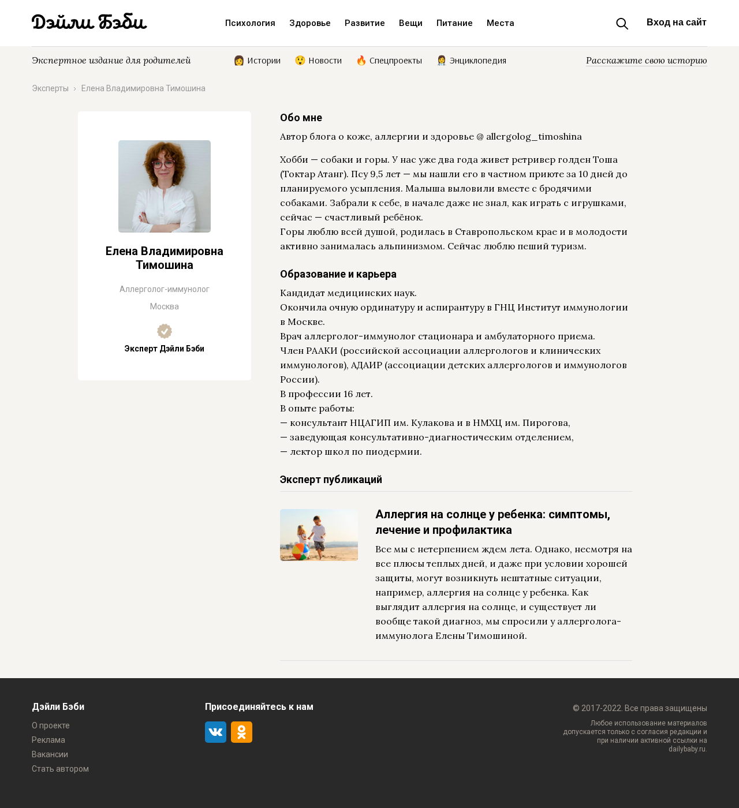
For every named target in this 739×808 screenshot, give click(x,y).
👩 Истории (257, 59)
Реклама (48, 740)
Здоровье (310, 23)
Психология (250, 23)
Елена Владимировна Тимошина (143, 88)
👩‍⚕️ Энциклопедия (471, 59)
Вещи (411, 23)
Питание (454, 23)
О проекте (51, 725)
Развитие (365, 23)
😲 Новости (318, 59)
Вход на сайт (677, 22)
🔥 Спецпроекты (389, 59)
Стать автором (60, 768)
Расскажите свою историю (646, 60)
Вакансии (50, 754)
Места (500, 23)
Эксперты (50, 88)
